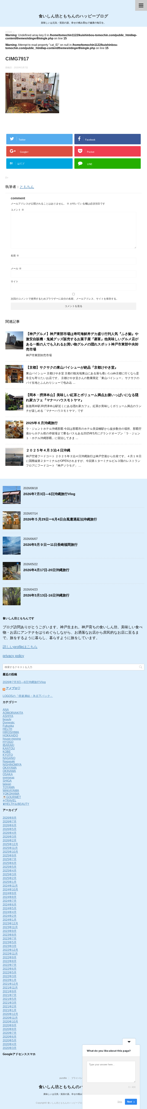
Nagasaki (9, 761)
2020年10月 (10, 1021)
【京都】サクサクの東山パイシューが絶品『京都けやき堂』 (72, 367)
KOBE (7, 751)
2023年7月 (9, 938)
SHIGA (7, 780)
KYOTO (8, 754)
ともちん (27, 187)
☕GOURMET (12, 797)
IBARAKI (8, 745)
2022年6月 (9, 968)
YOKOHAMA (11, 793)
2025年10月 (10, 851)
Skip (119, 1101)
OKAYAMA (10, 767)
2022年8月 (9, 961)
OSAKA (8, 774)
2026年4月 (9, 832)
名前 (15, 255)
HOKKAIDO (10, 735)
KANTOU (9, 748)
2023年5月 (9, 942)
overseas (8, 777)
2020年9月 (9, 1025)
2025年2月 (9, 878)
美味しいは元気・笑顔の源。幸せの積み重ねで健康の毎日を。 (73, 1094)
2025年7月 (9, 859)
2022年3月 (9, 976)
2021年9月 (9, 991)
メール (16, 268)
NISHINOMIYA (12, 764)
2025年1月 (9, 881)
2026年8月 (9, 817)
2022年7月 (9, 964)
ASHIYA (8, 716)
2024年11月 (10, 885)
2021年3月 (9, 1002)
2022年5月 (9, 972)
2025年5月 (9, 866)
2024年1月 (9, 919)
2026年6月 (9, 825)
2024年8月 (9, 897)
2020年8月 (9, 1029)
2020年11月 (10, 1017)
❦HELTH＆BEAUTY (16, 803)
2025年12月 (10, 844)
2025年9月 (9, 855)
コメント (17, 209)
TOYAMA (9, 787)
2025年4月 (9, 870)
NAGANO (9, 758)
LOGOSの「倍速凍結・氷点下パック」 (28, 695)
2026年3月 (9, 836)
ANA (6, 709)
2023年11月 (10, 927)
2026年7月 (9, 821)
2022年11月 (10, 953)
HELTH (7, 729)
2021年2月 (9, 1006)
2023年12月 (10, 923)
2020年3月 (9, 1048)
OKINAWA (9, 771)
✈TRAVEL (9, 800)
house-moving (12, 738)
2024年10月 (10, 889)
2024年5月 (9, 908)
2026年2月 (9, 840)
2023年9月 (9, 931)
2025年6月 (9, 863)
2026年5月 (9, 829)
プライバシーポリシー (82, 1078)
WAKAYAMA (11, 790)
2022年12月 (10, 949)
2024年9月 (9, 893)
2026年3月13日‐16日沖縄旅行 (46, 595)
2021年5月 (9, 998)
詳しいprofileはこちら (20, 647)
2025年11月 (10, 847)
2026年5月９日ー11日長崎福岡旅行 (50, 545)
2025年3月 (9, 874)
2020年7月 (9, 1032)
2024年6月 (9, 904)
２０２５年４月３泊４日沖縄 (48, 450)
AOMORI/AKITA (13, 712)
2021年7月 (9, 995)
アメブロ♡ (13, 688)
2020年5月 (9, 1040)
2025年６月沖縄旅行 (42, 423)
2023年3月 (9, 946)
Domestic (9, 722)
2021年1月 (9, 1010)
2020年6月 (9, 1036)
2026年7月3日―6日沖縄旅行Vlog (49, 494)
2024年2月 (9, 915)
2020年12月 (10, 1014)
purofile (63, 1078)
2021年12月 (10, 983)
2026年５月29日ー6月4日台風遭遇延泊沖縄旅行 (60, 519)
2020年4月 (9, 1044)
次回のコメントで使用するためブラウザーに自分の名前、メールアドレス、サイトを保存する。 (65, 298)
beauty (7, 719)
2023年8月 (9, 934)
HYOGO (8, 741)
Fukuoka (8, 725)
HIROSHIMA (11, 732)
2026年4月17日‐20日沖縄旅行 (46, 570)
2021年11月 (10, 987)
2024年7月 (9, 900)
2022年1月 (9, 980)
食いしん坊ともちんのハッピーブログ (73, 16)
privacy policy (13, 656)
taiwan (7, 784)
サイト (14, 281)
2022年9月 (9, 957)
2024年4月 (9, 912)
